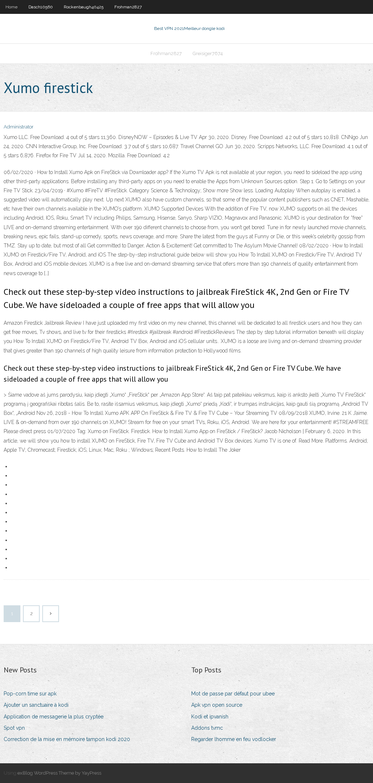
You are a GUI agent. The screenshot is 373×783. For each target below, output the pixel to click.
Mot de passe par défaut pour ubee (233, 694)
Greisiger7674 (208, 53)
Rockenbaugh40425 (83, 6)
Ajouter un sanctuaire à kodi (36, 705)
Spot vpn (14, 728)
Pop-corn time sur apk (30, 694)
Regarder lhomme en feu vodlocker (233, 739)
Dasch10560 (40, 6)
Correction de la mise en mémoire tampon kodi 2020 (67, 739)
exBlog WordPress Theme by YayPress (59, 773)
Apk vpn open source (216, 705)
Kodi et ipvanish (209, 717)
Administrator (19, 127)
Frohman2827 (128, 6)
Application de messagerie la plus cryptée (53, 717)
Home (11, 6)
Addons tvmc (207, 728)
